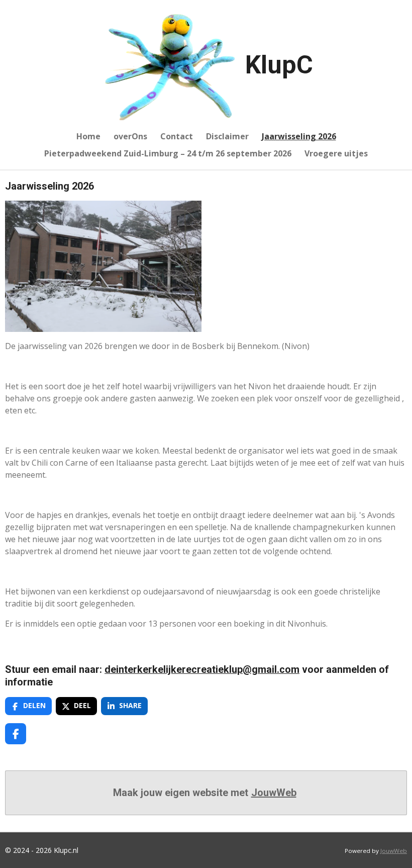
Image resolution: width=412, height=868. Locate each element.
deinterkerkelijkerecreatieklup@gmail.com (202, 669)
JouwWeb (273, 793)
